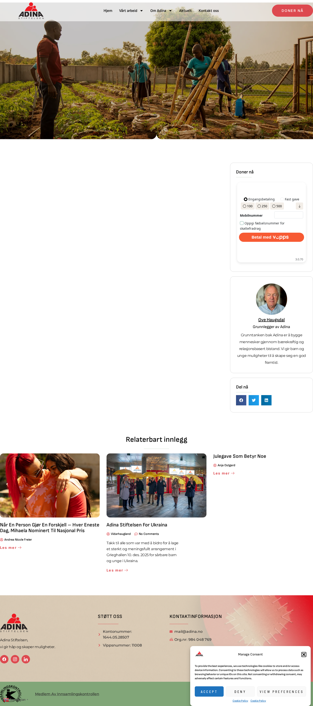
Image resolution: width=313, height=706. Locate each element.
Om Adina (158, 10)
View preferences (282, 692)
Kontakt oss (209, 10)
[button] (304, 654)
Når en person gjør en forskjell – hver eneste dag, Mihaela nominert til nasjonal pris (49, 528)
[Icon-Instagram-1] (15, 659)
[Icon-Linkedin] (26, 659)
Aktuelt (185, 10)
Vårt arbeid (128, 10)
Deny (240, 692)
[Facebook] (4, 659)
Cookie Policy (240, 701)
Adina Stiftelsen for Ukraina (137, 525)
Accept (209, 692)
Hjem (108, 10)
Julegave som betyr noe (239, 456)
